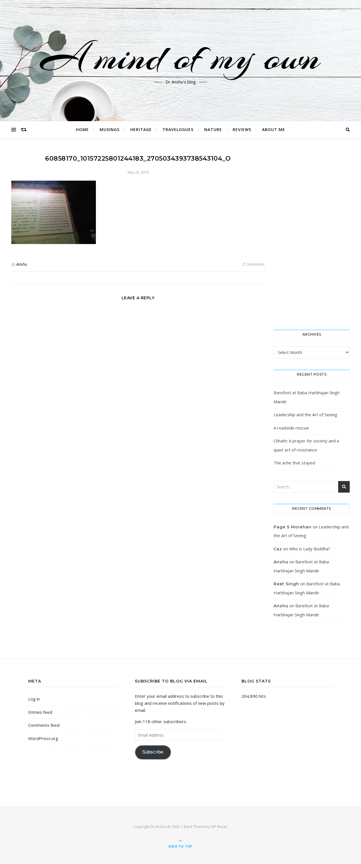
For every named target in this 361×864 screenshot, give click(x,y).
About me (273, 129)
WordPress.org (43, 738)
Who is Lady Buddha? (309, 548)
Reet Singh (286, 583)
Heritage (141, 129)
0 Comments (254, 264)
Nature (213, 129)
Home (82, 129)
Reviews (242, 129)
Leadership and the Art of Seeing (305, 414)
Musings (110, 129)
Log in (34, 699)
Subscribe (152, 752)
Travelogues (177, 129)
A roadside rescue (291, 428)
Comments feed (44, 725)
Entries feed (40, 712)
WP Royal (219, 826)
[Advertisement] (312, 233)
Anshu (21, 264)
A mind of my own (180, 57)
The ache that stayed (294, 463)
